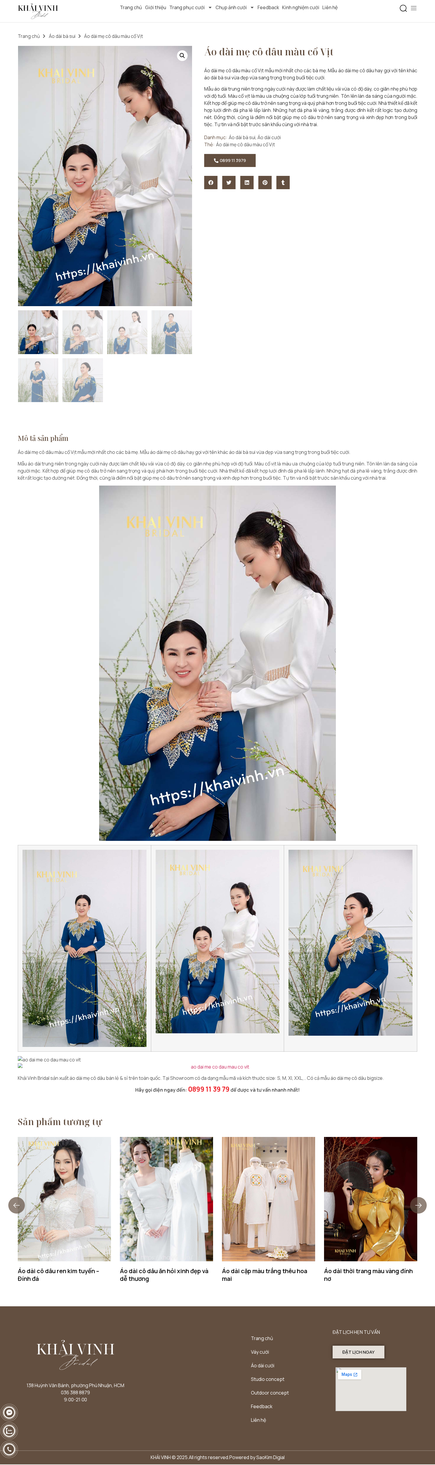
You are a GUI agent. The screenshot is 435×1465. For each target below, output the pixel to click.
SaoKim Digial (270, 1457)
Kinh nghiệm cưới (300, 7)
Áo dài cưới (269, 137)
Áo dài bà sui (62, 36)
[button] (403, 8)
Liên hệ (330, 7)
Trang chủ (131, 7)
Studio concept (267, 1379)
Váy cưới (260, 1352)
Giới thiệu (155, 7)
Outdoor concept (270, 1392)
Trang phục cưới (187, 7)
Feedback (268, 7)
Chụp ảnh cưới (231, 7)
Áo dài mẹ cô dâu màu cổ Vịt (245, 144)
